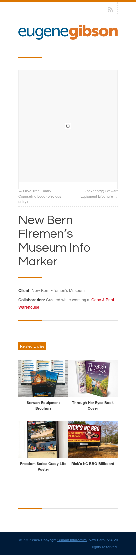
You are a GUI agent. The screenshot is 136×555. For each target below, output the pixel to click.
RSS (110, 9)
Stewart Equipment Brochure (99, 193)
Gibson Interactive (72, 539)
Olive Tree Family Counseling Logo (34, 193)
